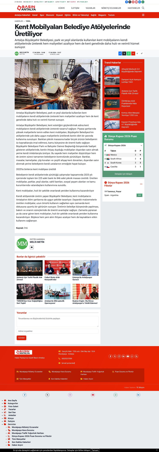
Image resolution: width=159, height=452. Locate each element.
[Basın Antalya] (27, 8)
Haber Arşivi (88, 379)
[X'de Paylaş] (124, 53)
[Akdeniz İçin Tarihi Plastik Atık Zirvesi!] (30, 268)
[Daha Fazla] (133, 53)
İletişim (11, 421)
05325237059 (67, 359)
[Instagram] (119, 356)
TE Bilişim (140, 387)
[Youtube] (128, 356)
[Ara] (143, 8)
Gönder (21, 338)
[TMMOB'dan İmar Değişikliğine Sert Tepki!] (30, 291)
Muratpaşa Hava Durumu (61, 372)
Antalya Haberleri (22, 15)
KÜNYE (61, 8)
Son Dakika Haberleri (59, 379)
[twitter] (47, 395)
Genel (34, 15)
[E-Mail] (32, 247)
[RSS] (136, 356)
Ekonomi (50, 15)
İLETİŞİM (75, 8)
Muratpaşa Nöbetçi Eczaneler (31, 372)
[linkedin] (138, 395)
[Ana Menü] (143, 15)
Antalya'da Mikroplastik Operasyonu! (54, 302)
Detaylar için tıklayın (123, 174)
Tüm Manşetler (25, 379)
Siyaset (59, 15)
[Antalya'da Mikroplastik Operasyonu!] (58, 291)
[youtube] (93, 395)
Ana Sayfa (12, 400)
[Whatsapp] (132, 356)
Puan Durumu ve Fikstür (124, 372)
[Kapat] (157, 450)
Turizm (111, 15)
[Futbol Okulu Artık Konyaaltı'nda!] (58, 268)
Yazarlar (12, 409)
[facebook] (25, 395)
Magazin (102, 15)
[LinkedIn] (123, 356)
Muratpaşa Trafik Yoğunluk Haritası (92, 373)
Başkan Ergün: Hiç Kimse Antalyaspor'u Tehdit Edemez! (85, 302)
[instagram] (70, 395)
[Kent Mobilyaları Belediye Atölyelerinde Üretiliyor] (57, 84)
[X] (115, 356)
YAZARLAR (90, 8)
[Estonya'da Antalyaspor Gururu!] (85, 268)
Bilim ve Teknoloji (81, 15)
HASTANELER (134, 8)
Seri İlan (12, 412)
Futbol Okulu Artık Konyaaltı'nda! (52, 278)
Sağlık (93, 15)
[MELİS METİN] (22, 243)
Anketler (12, 415)
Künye (11, 418)
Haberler (19, 21)
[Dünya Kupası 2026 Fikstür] (141, 184)
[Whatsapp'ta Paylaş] (129, 53)
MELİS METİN (37, 242)
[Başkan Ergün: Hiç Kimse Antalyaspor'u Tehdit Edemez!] (85, 291)
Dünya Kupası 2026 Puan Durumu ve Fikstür (32, 436)
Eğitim (68, 15)
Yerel (28, 21)
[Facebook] (110, 356)
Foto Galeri (13, 406)
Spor (42, 15)
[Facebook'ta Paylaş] (120, 53)
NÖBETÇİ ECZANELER (111, 8)
